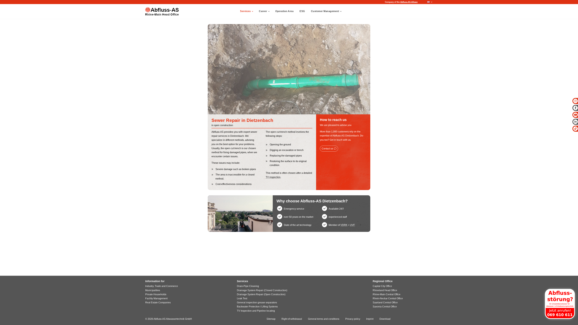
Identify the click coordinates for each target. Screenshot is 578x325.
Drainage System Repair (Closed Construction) (262, 290)
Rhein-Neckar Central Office (388, 298)
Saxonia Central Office (385, 306)
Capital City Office (382, 286)
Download (384, 319)
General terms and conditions (323, 319)
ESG (302, 11)
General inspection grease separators (257, 302)
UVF (352, 225)
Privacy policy (352, 319)
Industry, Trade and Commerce (161, 286)
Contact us (327, 148)
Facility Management (156, 298)
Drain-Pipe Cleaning (248, 286)
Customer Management (325, 11)
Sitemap (271, 319)
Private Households (155, 294)
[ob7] (289, 113)
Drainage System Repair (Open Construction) (261, 294)
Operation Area (284, 11)
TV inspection (273, 177)
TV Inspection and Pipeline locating (256, 311)
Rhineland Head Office (385, 290)
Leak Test (242, 298)
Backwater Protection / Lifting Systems (257, 306)
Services (245, 11)
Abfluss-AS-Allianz (409, 2)
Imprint (369, 319)
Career (263, 11)
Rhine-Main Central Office (386, 294)
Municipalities (152, 290)
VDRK (343, 225)
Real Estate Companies (158, 302)
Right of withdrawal (291, 319)
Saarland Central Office (385, 302)
